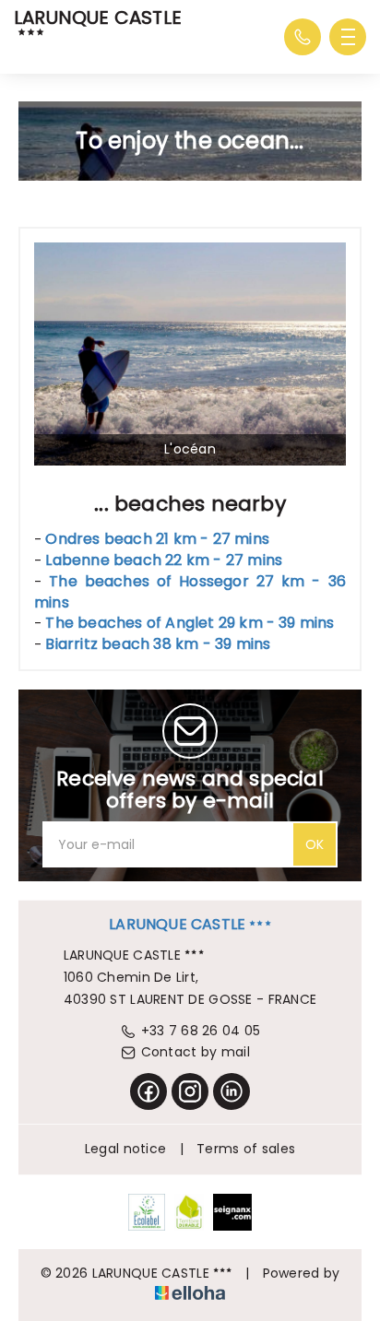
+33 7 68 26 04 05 (201, 1030)
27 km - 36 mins (190, 592)
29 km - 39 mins (189, 622)
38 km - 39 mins (157, 644)
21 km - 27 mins (157, 538)
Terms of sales (245, 1148)
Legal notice (125, 1148)
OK (314, 844)
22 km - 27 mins (163, 560)
